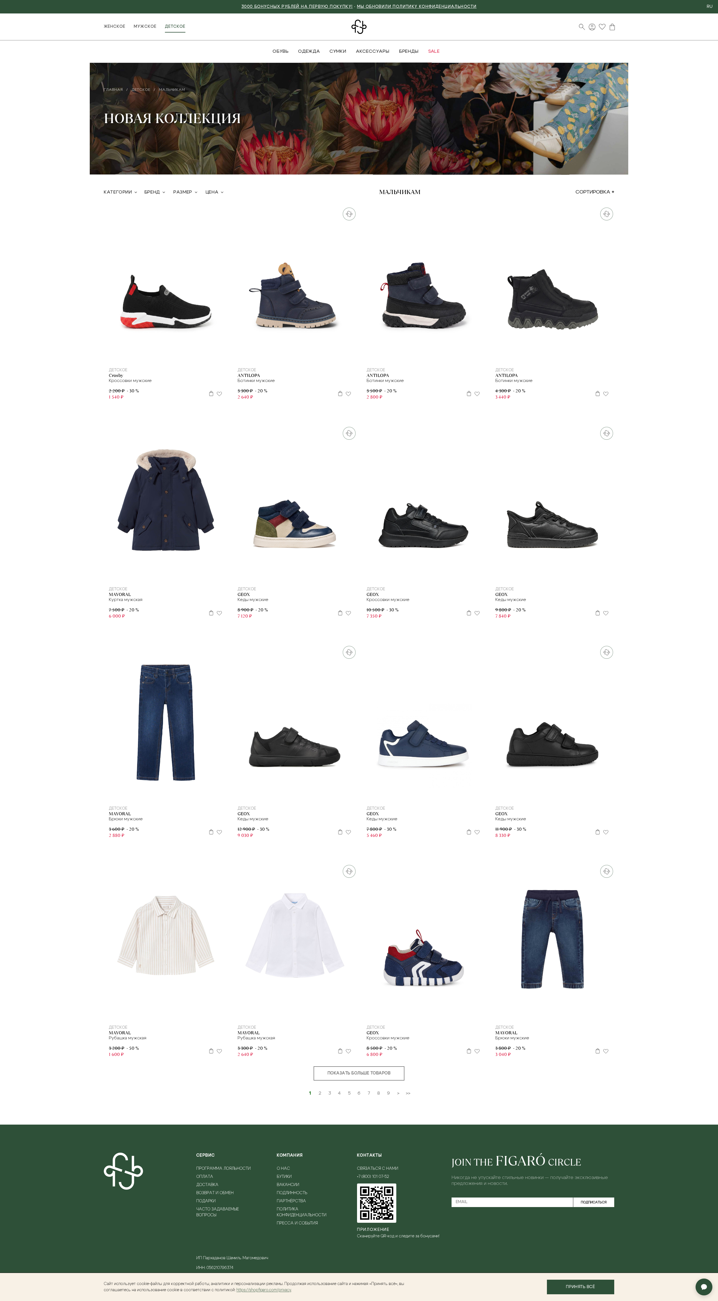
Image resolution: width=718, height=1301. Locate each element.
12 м (177, 575)
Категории (118, 192)
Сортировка (593, 192)
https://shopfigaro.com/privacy (263, 1290)
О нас (283, 1169)
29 (434, 356)
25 (291, 356)
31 (155, 356)
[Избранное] (602, 26)
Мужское (145, 27)
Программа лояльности (223, 1169)
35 (183, 356)
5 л (156, 794)
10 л (190, 794)
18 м (177, 1014)
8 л (181, 794)
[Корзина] (612, 26)
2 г (152, 575)
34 (176, 356)
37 (571, 356)
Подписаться (594, 1202)
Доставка (207, 1185)
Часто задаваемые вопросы (217, 1212)
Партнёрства (291, 1201)
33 (169, 356)
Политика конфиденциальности (301, 1212)
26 (298, 356)
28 (312, 356)
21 (276, 575)
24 (283, 356)
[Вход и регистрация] (592, 26)
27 (305, 356)
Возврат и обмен (215, 1193)
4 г (168, 575)
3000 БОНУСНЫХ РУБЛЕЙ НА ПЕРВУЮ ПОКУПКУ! (297, 7)
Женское (114, 27)
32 (162, 356)
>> (408, 1093)
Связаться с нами (377, 1169)
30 (148, 356)
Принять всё (580, 1287)
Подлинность (292, 1193)
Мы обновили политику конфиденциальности (417, 7)
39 (588, 575)
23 (276, 356)
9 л (293, 1014)
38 (456, 575)
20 (269, 575)
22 (283, 575)
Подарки (206, 1201)
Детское (175, 27)
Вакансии (288, 1185)
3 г (160, 575)
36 (563, 356)
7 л (173, 794)
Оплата (204, 1177)
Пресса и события (297, 1223)
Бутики (284, 1177)
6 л (164, 794)
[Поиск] (581, 26)
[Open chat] (704, 1287)
